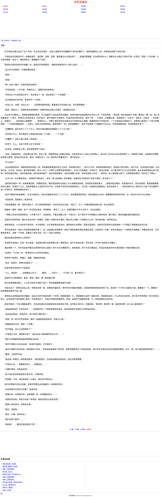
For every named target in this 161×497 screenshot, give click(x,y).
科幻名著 (44, 9)
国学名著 (5, 9)
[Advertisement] (80, 26)
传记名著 (122, 12)
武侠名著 (44, 12)
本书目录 (82, 429)
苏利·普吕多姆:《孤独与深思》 (13, 482)
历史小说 (5, 12)
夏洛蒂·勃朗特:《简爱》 (11, 466)
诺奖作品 (122, 6)
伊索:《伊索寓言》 (9, 479)
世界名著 (83, 6)
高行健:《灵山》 (8, 472)
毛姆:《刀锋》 (7, 490)
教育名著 (83, 12)
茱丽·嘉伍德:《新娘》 (10, 464)
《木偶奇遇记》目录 (15, 40)
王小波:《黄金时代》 (10, 485)
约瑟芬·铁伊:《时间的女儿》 (12, 474)
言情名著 (83, 9)
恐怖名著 (122, 9)
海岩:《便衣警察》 (9, 469)
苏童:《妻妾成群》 (9, 477)
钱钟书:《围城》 (8, 487)
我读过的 (6, 40)
